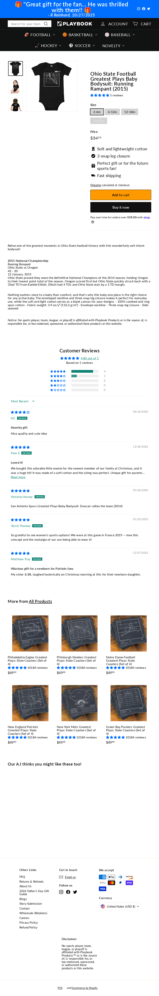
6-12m (112, 112)
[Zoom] (51, 86)
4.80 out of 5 (90, 358)
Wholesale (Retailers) (33, 913)
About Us (25, 886)
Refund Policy (28, 927)
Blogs (23, 899)
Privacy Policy (28, 922)
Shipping (95, 185)
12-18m (129, 112)
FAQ (22, 876)
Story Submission (30, 903)
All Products (40, 601)
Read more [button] (18, 477)
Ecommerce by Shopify (85, 987)
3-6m (97, 112)
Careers (24, 918)
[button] (100, 95)
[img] (20, 412)
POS (60, 987)
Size (93, 105)
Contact (24, 908)
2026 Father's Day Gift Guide (34, 892)
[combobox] (29, 23)
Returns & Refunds (31, 881)
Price (94, 132)
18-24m (98, 120)
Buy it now (120, 207)
